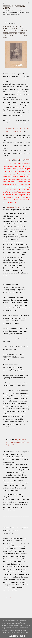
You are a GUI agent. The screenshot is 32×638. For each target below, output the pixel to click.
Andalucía (8, 597)
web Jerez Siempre (13, 207)
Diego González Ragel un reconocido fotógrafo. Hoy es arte (17, 442)
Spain (13, 597)
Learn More (13, 636)
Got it (22, 636)
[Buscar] (28, 2)
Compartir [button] (5, 22)
